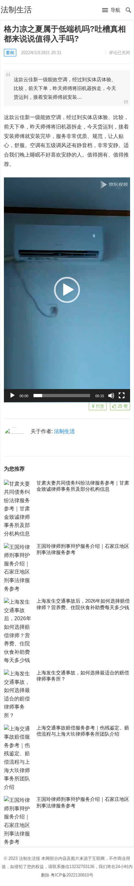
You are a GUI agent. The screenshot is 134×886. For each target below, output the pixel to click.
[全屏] (121, 395)
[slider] (62, 395)
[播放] (12, 395)
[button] (111, 10)
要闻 (10, 52)
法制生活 (16, 9)
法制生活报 (29, 858)
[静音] (111, 395)
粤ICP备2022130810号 (72, 875)
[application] (67, 289)
